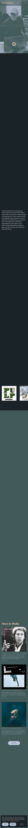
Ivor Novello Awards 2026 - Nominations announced (12, 690)
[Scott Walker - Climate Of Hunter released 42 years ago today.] (14, 639)
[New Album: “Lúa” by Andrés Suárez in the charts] (14, 714)
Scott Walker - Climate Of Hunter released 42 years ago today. (14, 653)
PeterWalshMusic (7, 3)
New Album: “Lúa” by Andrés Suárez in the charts (11, 728)
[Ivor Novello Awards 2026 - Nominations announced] (14, 676)
